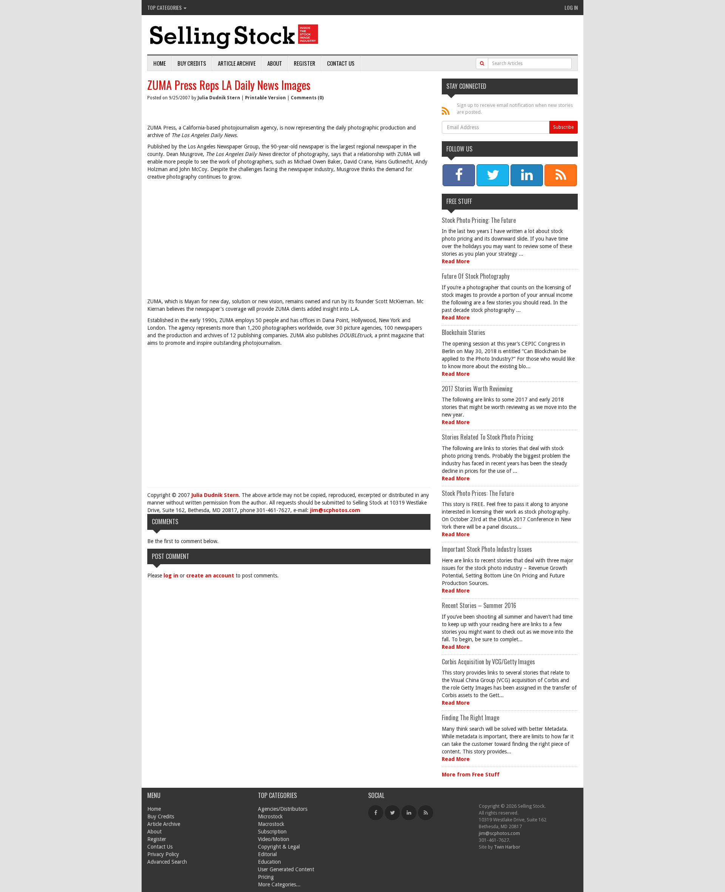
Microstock (270, 816)
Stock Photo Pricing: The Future (479, 220)
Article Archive (237, 63)
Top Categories (165, 7)
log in (171, 576)
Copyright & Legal (279, 847)
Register (304, 63)
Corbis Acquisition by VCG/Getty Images (488, 661)
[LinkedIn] (408, 812)
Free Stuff (459, 201)
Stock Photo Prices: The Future (478, 493)
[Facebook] (375, 812)
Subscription (272, 832)
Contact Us (341, 63)
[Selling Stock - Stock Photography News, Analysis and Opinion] (234, 35)
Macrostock (271, 824)
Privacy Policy (163, 854)
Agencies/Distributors (282, 809)
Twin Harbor (507, 847)
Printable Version (265, 97)
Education (269, 862)
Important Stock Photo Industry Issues (487, 549)
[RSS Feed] (425, 812)
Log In (571, 7)
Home (159, 63)
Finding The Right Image (470, 717)
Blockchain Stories (463, 332)
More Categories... (279, 884)
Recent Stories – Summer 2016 (479, 605)
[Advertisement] (288, 241)
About (274, 63)
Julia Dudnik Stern (218, 97)
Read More (456, 261)
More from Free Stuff (471, 775)
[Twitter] (392, 812)
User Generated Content (286, 869)
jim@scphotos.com (335, 510)
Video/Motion (273, 839)
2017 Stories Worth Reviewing (477, 388)
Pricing (266, 877)
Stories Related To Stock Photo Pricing (487, 436)
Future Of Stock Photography (475, 276)
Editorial (267, 854)
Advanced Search (167, 862)
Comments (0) (307, 97)
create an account (210, 576)
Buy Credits (191, 63)
